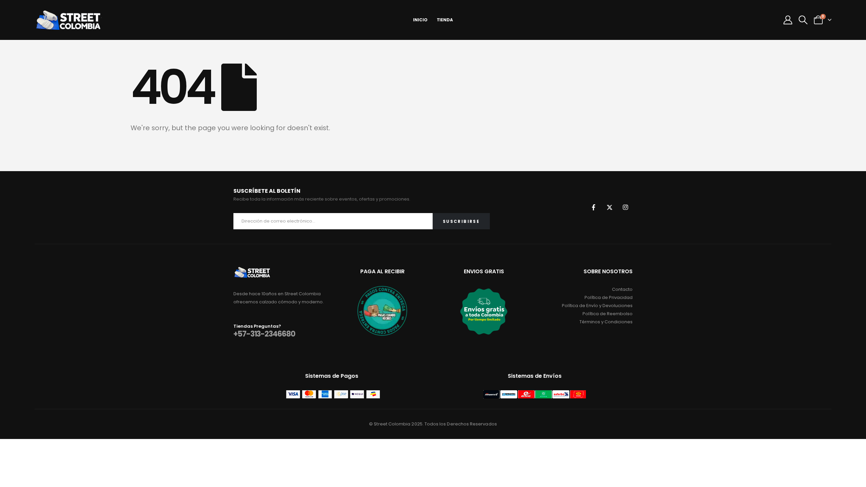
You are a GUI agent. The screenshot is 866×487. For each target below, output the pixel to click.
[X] (609, 207)
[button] (803, 20)
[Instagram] (625, 207)
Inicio (420, 20)
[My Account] (787, 20)
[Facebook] (593, 207)
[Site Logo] (68, 20)
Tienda (445, 20)
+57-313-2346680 (264, 334)
